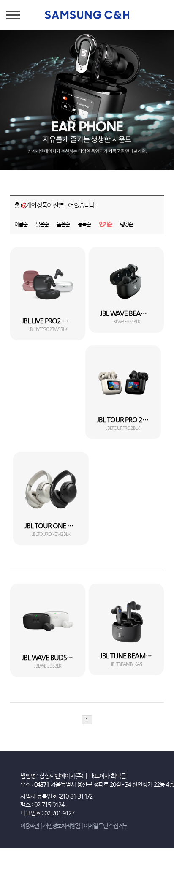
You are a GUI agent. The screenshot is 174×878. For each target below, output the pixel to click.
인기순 (105, 224)
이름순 (20, 224)
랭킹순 (126, 224)
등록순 (84, 224)
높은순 (63, 224)
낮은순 (41, 224)
